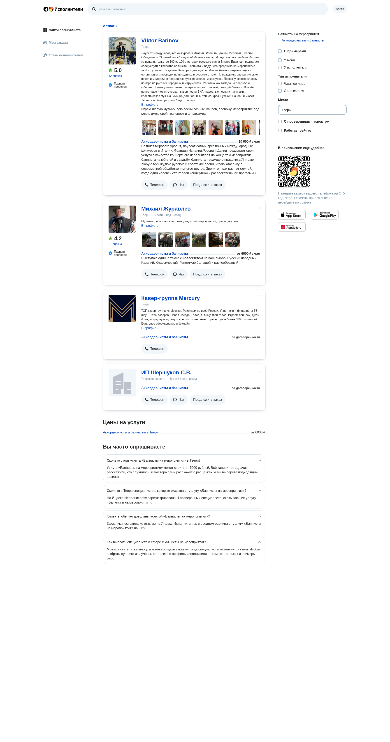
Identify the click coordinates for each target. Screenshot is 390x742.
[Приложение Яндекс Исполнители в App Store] (292, 215)
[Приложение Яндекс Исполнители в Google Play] (325, 215)
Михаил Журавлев (166, 209)
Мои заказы (58, 42)
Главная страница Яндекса (45, 9)
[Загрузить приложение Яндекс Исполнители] (312, 172)
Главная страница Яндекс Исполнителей (63, 9)
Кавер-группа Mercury (170, 298)
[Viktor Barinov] (122, 50)
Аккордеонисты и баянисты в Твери (130, 432)
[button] (154, 185)
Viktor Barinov (159, 40)
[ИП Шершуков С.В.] (122, 382)
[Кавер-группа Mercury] (122, 308)
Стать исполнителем (66, 55)
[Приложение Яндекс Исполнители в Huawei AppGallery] (292, 227)
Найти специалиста (65, 30)
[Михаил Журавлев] (122, 219)
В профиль (149, 104)
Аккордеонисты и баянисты (164, 141)
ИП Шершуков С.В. (166, 372)
